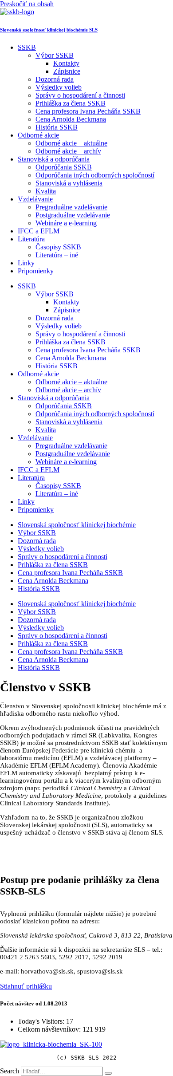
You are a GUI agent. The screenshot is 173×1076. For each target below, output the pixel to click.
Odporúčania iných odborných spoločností (94, 175)
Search (9, 1071)
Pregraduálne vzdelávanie (71, 207)
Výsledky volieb (58, 87)
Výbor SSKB (54, 55)
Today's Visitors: (42, 1021)
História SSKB (56, 127)
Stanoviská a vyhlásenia (68, 183)
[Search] (108, 1073)
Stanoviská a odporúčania (54, 159)
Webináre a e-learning (66, 223)
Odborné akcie (38, 135)
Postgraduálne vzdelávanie (72, 215)
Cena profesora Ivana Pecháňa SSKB (88, 111)
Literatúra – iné (56, 255)
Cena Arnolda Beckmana (70, 119)
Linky (26, 263)
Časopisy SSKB (58, 247)
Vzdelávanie (35, 199)
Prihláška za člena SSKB (70, 103)
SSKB (27, 47)
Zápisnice (66, 71)
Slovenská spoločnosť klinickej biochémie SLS (49, 29)
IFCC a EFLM (38, 231)
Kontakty (66, 63)
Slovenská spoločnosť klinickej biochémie (77, 524)
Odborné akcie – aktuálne (71, 143)
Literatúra (31, 239)
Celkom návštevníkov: (50, 1029)
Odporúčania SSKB (63, 167)
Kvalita (45, 191)
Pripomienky (36, 271)
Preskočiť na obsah (27, 4)
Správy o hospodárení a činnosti (80, 95)
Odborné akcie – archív (68, 151)
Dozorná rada (54, 79)
